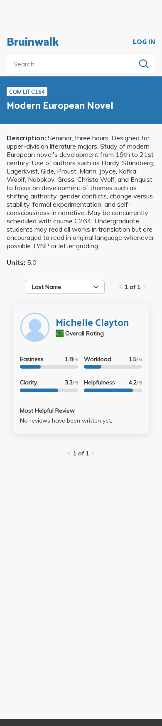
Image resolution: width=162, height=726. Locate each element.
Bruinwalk (33, 42)
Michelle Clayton (92, 323)
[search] (72, 64)
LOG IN (144, 42)
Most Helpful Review (47, 410)
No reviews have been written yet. (66, 420)
